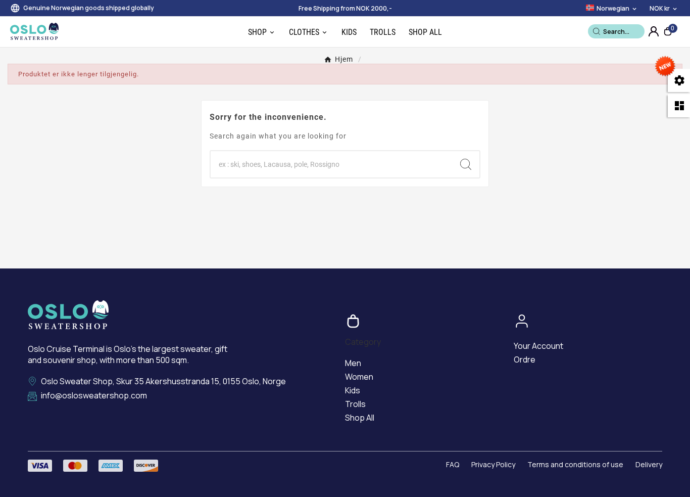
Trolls (355, 404)
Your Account (538, 345)
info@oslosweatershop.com (94, 395)
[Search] (596, 31)
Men (353, 363)
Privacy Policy (493, 464)
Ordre (524, 359)
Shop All (359, 417)
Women (359, 376)
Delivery (648, 464)
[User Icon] (654, 31)
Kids (352, 390)
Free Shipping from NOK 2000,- (345, 8)
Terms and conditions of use (575, 464)
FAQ (452, 464)
